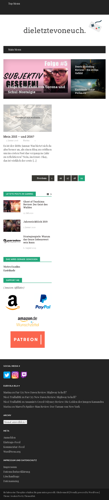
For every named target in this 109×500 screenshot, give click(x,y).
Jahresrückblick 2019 (35, 221)
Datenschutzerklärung (16, 471)
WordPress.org (12, 451)
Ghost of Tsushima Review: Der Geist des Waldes (35, 204)
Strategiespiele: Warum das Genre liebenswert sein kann (36, 239)
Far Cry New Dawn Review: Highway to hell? (41, 392)
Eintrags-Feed (11, 442)
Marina (26, 140)
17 (68, 178)
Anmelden (9, 437)
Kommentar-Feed (14, 447)
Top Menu (14, 3)
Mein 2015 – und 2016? (18, 136)
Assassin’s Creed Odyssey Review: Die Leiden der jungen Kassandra (64, 401)
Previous (8, 79)
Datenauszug (11, 481)
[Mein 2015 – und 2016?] (27, 117)
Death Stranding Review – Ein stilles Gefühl (86, 70)
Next (66, 79)
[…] (34, 160)
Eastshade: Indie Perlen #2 (84, 91)
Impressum (10, 467)
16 (61, 178)
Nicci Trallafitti (12, 397)
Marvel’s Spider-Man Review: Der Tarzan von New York (47, 406)
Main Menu (14, 49)
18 (75, 178)
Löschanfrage (11, 476)
